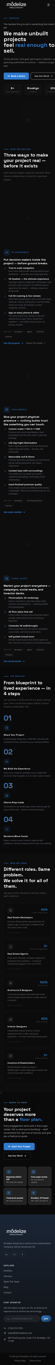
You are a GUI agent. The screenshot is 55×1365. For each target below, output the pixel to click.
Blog (6, 1287)
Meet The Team (11, 1281)
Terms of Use (35, 1361)
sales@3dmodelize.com (20, 1333)
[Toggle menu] (48, 5)
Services (8, 1276)
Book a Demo (18, 76)
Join (46, 1318)
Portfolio (8, 1270)
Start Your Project (21, 1146)
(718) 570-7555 (15, 1328)
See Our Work (15, 1155)
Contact (7, 1292)
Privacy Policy (20, 1361)
